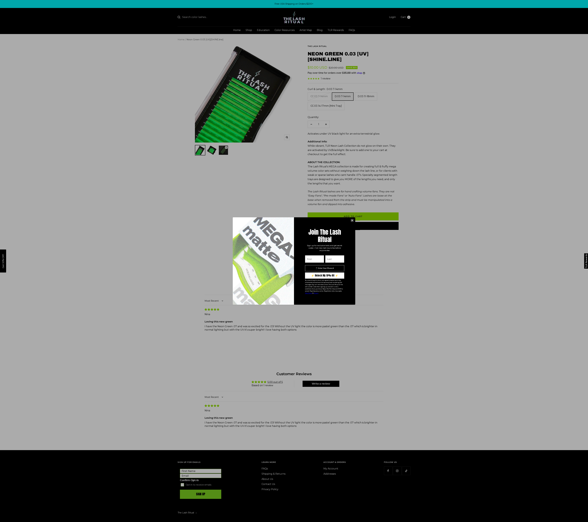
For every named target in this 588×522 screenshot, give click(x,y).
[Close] (352, 220)
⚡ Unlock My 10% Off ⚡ (324, 275)
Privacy (316, 293)
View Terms (308, 293)
